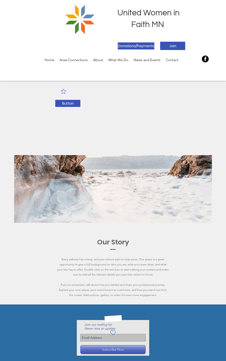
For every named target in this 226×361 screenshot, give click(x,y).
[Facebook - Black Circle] (205, 58)
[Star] (63, 91)
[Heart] (113, 332)
